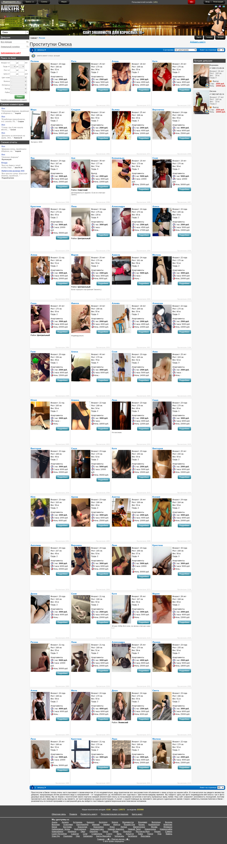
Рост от (7, 70)
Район (7, 92)
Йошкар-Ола (129, 824)
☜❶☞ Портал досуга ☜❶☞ (118, 839)
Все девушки (6, 42)
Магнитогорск (139, 827)
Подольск (127, 831)
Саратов (75, 834)
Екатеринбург (82, 824)
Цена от (7, 74)
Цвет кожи (6, 77)
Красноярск (98, 827)
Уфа (78, 836)
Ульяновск (67, 836)
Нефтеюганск (80, 829)
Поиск (19, 97)
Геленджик (68, 824)
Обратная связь (59, 814)
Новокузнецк (150, 829)
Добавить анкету (198, 42)
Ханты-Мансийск (103, 836)
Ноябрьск (72, 831)
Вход (207, 2)
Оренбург (94, 831)
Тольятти (130, 834)
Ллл (3, 108)
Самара (168, 831)
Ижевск (106, 824)
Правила (73, 814)
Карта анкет (137, 814)
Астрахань (77, 822)
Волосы (7, 81)
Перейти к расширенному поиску (14, 100)
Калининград (154, 824)
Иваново (96, 824)
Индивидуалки (11, 2)
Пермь (115, 831)
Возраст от (5, 63)
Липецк (124, 827)
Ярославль (145, 836)
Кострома (67, 827)
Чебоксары (119, 836)
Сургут (109, 834)
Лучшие (220, 37)
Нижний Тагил (134, 829)
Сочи (85, 834)
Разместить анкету (89, 814)
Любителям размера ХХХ (12, 171)
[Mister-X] (16, 9)
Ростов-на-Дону (143, 831)
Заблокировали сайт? (11, 53)
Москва (154, 827)
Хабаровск (87, 836)
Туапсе (150, 834)
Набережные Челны (61, 829)
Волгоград (156, 822)
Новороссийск (166, 829)
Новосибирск (57, 831)
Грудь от (6, 66)
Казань (142, 824)
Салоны (44, 2)
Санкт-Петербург (59, 834)
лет (26, 63)
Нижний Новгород (116, 829)
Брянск (115, 822)
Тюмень (169, 834)
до (17, 63)
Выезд (7, 89)
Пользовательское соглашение (114, 814)
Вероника (214, 65)
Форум (64, 2)
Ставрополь (97, 834)
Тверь (119, 834)
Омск (83, 831)
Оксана (213, 91)
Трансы (29, 2)
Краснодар (82, 827)
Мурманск (168, 827)
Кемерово (168, 824)
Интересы (6, 85)
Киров (54, 827)
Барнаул (90, 822)
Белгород (103, 822)
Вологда (168, 822)
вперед (41, 50)
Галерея (209, 37)
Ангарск (65, 822)
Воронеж (56, 824)
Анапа (54, 822)
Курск (112, 827)
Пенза (105, 831)
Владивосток (128, 822)
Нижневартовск (97, 829)
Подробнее (62, 90)
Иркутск (116, 824)
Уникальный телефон (10, 47)
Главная (33, 38)
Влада (4, 163)
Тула (159, 834)
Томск (140, 834)
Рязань (157, 831)
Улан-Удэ (56, 836)
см (26, 70)
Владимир (142, 822)
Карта (199, 37)
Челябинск (132, 836)
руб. (26, 74)
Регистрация (218, 2)
